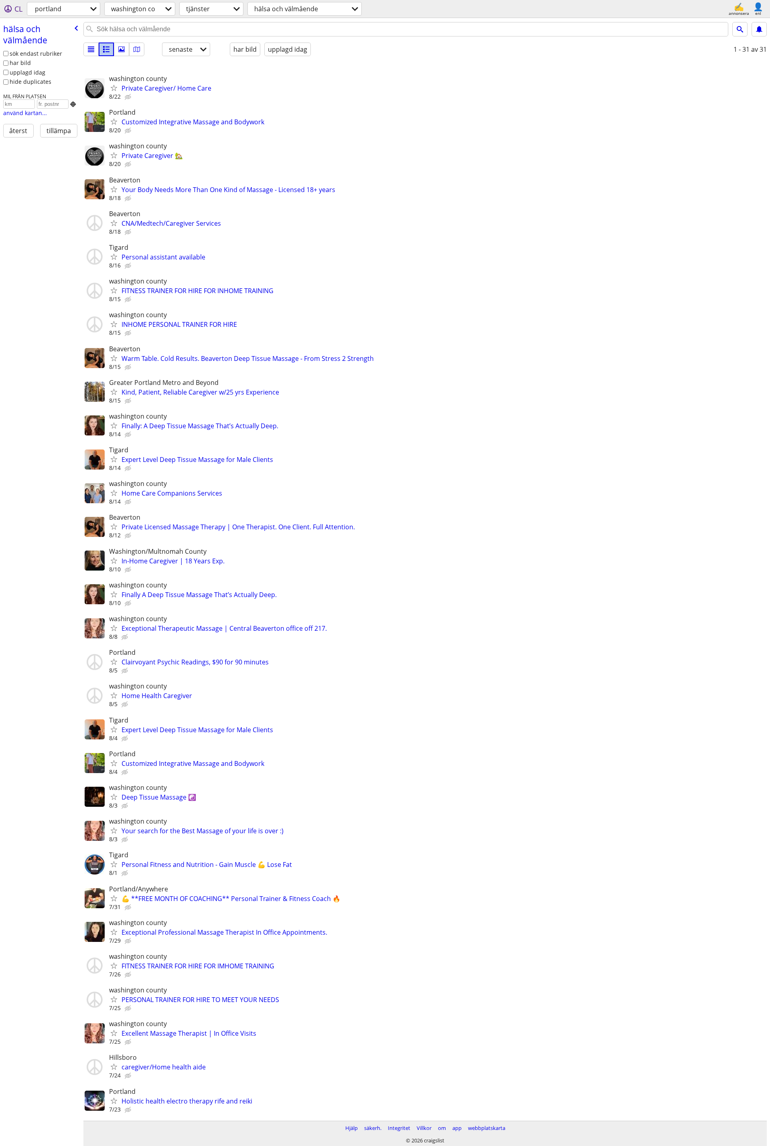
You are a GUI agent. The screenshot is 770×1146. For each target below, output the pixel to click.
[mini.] (106, 49)
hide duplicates (30, 81)
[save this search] (759, 29)
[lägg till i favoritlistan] (114, 88)
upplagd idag (27, 72)
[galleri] (121, 49)
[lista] (91, 49)
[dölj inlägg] (129, 97)
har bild (20, 63)
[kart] (136, 49)
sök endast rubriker (36, 53)
